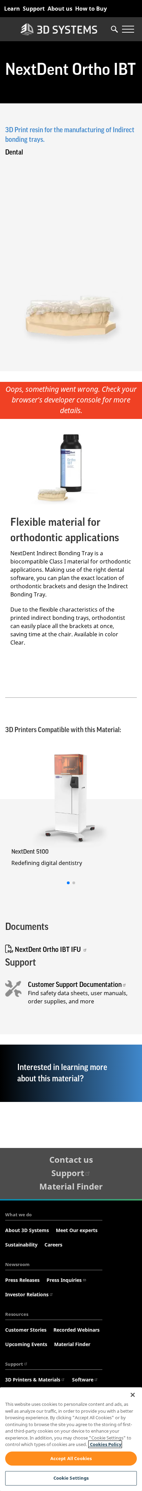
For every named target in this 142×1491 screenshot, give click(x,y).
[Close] (132, 1394)
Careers (53, 1244)
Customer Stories (26, 1330)
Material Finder (71, 1186)
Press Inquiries (64, 1280)
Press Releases (22, 1280)
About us (60, 8)
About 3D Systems (27, 1230)
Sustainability (21, 1244)
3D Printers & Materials (32, 1379)
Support (34, 8)
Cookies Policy (105, 1444)
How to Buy (91, 8)
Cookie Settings (71, 1478)
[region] (71, 1439)
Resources (16, 1314)
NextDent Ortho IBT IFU (47, 949)
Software (82, 1379)
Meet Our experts (77, 1230)
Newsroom (17, 1264)
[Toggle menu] (127, 29)
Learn (12, 8)
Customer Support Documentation (75, 984)
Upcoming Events (26, 1344)
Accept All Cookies (71, 1458)
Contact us (71, 1159)
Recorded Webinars (76, 1330)
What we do (18, 1214)
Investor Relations (27, 1294)
